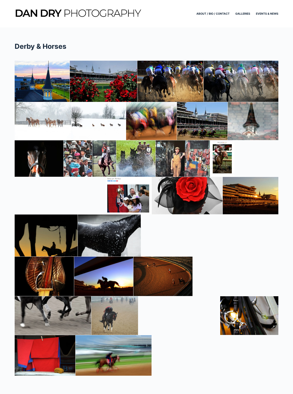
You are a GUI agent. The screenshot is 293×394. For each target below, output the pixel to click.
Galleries (242, 13)
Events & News (267, 13)
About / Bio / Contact (213, 13)
